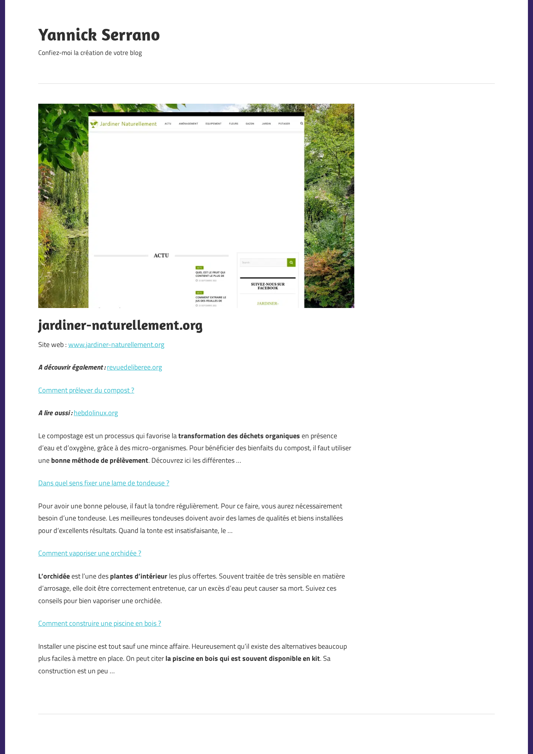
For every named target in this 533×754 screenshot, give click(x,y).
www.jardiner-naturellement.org (116, 344)
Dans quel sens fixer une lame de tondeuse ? (103, 483)
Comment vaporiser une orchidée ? (89, 553)
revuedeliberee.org (134, 367)
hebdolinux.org (96, 412)
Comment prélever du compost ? (86, 390)
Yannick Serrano (99, 34)
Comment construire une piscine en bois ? (99, 623)
